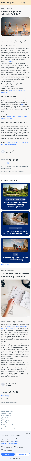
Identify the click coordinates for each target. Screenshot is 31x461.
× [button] (29, 433)
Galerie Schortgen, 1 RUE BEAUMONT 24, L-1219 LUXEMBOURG (15, 143)
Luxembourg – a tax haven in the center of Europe (15, 259)
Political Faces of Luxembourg (10, 425)
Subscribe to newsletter (9, 428)
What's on (9, 8)
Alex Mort (21, 171)
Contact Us (4, 417)
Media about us (6, 415)
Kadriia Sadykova (12, 171)
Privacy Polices (6, 421)
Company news (6, 413)
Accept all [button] (8, 454)
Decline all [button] (22, 454)
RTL (7, 399)
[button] (15, 443)
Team (3, 419)
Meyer (23, 104)
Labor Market (10, 270)
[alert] (15, 446)
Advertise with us (7, 427)
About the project (7, 411)
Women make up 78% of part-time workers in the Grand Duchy (14, 327)
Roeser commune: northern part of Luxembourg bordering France (15, 204)
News (2, 8)
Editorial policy (6, 423)
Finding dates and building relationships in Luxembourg (15, 232)
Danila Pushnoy (12, 402)
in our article (9, 61)
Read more (15, 441)
